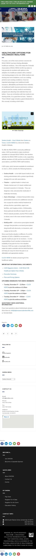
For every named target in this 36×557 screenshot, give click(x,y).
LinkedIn (7, 357)
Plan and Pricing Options (11, 277)
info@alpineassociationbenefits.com (22, 310)
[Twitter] (3, 333)
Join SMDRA (9, 459)
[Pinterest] (16, 333)
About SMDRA (9, 476)
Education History (10, 505)
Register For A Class (11, 499)
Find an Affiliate (20, 1)
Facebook (7, 361)
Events (7, 482)
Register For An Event (12, 502)
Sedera (26, 140)
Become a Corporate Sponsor (14, 461)
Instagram (7, 353)
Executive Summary (10, 274)
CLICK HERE (11, 143)
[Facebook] (7, 333)
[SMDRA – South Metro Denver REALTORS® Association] (18, 9)
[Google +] (12, 333)
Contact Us (8, 479)
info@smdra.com (22, 3)
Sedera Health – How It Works (11, 140)
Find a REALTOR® (7, 1)
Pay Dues (8, 497)
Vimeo (4, 143)
